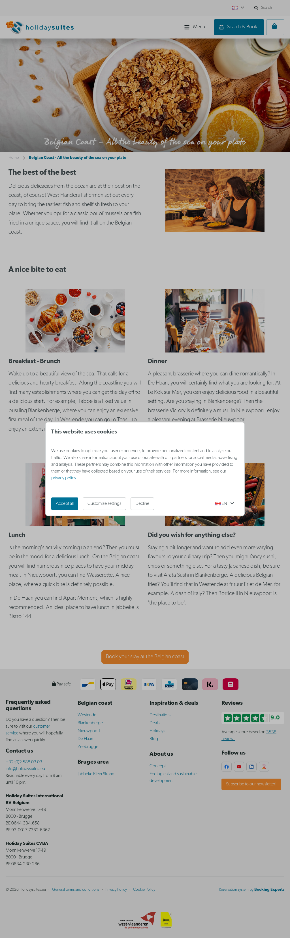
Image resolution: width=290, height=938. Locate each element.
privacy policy (63, 478)
